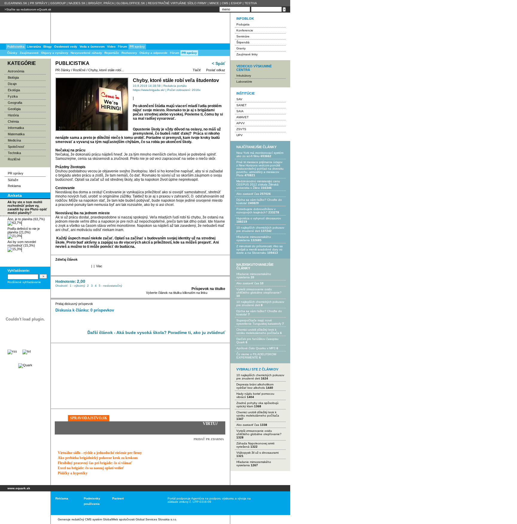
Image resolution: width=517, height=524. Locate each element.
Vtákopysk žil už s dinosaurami (257, 452)
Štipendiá (243, 42)
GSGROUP (58, 3)
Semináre (243, 36)
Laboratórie (244, 81)
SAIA (240, 111)
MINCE (214, 3)
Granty (241, 48)
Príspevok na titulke (208, 289)
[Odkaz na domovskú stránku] (24, 28)
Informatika (16, 128)
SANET (241, 105)
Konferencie (244, 30)
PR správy (189, 52)
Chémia (13, 121)
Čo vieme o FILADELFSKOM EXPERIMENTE (256, 356)
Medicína (14, 140)
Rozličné (14, 159)
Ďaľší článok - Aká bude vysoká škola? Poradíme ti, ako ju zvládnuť (156, 332)
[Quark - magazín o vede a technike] (25, 365)
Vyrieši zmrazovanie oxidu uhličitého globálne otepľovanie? (259, 291)
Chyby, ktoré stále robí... (106, 70)
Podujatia (243, 24)
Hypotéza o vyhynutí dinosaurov (258, 218)
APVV (240, 123)
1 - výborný (77, 285)
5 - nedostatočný (110, 285)
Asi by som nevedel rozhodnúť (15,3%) (21, 243)
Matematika (16, 134)
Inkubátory (243, 75)
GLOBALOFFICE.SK (130, 3)
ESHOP (236, 3)
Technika (14, 153)
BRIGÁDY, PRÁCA (101, 3)
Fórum (174, 52)
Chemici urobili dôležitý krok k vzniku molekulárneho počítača (257, 331)
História (13, 115)
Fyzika (13, 96)
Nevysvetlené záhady (86, 52)
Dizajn (12, 84)
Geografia (15, 102)
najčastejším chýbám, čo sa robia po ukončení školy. (147, 142)
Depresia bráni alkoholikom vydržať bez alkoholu (254, 386)
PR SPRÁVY (39, 3)
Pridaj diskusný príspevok (74, 304)
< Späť (218, 63)
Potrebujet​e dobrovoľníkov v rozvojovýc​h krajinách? (256, 210)
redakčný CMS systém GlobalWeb (95, 519)
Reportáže (111, 52)
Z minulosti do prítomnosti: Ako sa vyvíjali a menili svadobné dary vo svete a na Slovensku (259, 249)
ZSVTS (241, 129)
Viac (99, 266)
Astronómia (16, 71)
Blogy (47, 46)
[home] (23, 503)
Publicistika (16, 46)
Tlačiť (197, 70)
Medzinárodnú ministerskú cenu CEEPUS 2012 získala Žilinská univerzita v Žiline (258, 184)
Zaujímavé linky (247, 54)
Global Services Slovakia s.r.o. (156, 519)
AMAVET (242, 117)
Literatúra (34, 46)
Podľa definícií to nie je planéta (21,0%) (23, 230)
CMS (225, 3)
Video (111, 46)
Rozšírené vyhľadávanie (24, 282)
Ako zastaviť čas (247, 193)
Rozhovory (129, 52)
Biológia (13, 77)
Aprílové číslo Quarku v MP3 (256, 348)
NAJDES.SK (77, 3)
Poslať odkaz (215, 70)
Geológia (14, 109)
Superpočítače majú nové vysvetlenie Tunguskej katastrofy (258, 322)
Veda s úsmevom (92, 46)
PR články (62, 70)
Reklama (14, 186)
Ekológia (14, 90)
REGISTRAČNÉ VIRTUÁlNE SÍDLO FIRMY (177, 3)
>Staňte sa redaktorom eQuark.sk (27, 9)
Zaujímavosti (29, 52)
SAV (239, 99)
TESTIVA (250, 3)
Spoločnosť (16, 146)
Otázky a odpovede (153, 52)
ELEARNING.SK (15, 3)
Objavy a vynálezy (54, 52)
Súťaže (13, 180)
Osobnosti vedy (65, 46)
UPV (239, 135)
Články (12, 52)
